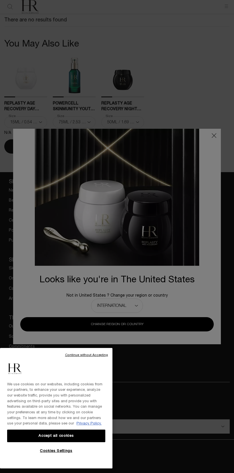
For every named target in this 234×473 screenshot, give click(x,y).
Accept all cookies (56, 436)
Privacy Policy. (89, 423)
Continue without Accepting (86, 355)
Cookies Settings (56, 451)
